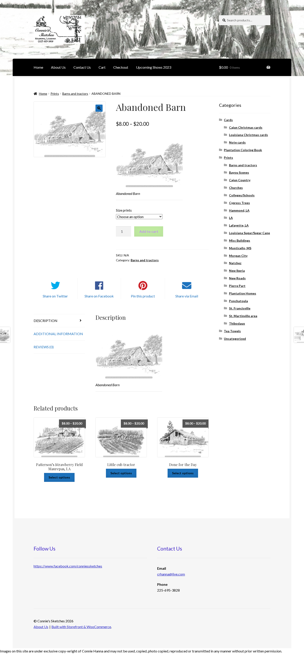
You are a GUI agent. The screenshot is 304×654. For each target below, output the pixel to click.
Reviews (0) (44, 347)
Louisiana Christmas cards (248, 135)
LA (231, 218)
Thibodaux (237, 323)
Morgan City (238, 256)
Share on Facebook (99, 296)
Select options (59, 477)
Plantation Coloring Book (243, 150)
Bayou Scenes (239, 172)
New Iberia (237, 270)
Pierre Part (237, 286)
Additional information (58, 334)
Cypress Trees (239, 203)
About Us (58, 67)
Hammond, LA (239, 210)
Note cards (237, 142)
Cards (228, 120)
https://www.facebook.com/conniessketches (68, 566)
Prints (55, 93)
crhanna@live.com (171, 574)
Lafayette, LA (239, 225)
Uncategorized (235, 338)
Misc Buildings (239, 240)
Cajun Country (239, 180)
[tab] (59, 320)
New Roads (237, 278)
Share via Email (186, 296)
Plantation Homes (242, 293)
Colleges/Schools (242, 195)
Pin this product (143, 296)
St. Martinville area (243, 316)
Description (45, 320)
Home (38, 67)
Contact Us (82, 67)
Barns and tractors (75, 93)
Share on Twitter (55, 296)
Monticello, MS (240, 248)
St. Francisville (239, 308)
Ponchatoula (238, 301)
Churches (236, 188)
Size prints (124, 210)
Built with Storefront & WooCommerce (81, 627)
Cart (102, 67)
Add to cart (148, 231)
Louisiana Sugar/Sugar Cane (249, 233)
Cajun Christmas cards (245, 127)
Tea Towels (232, 331)
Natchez (235, 263)
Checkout (120, 67)
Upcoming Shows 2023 (153, 67)
